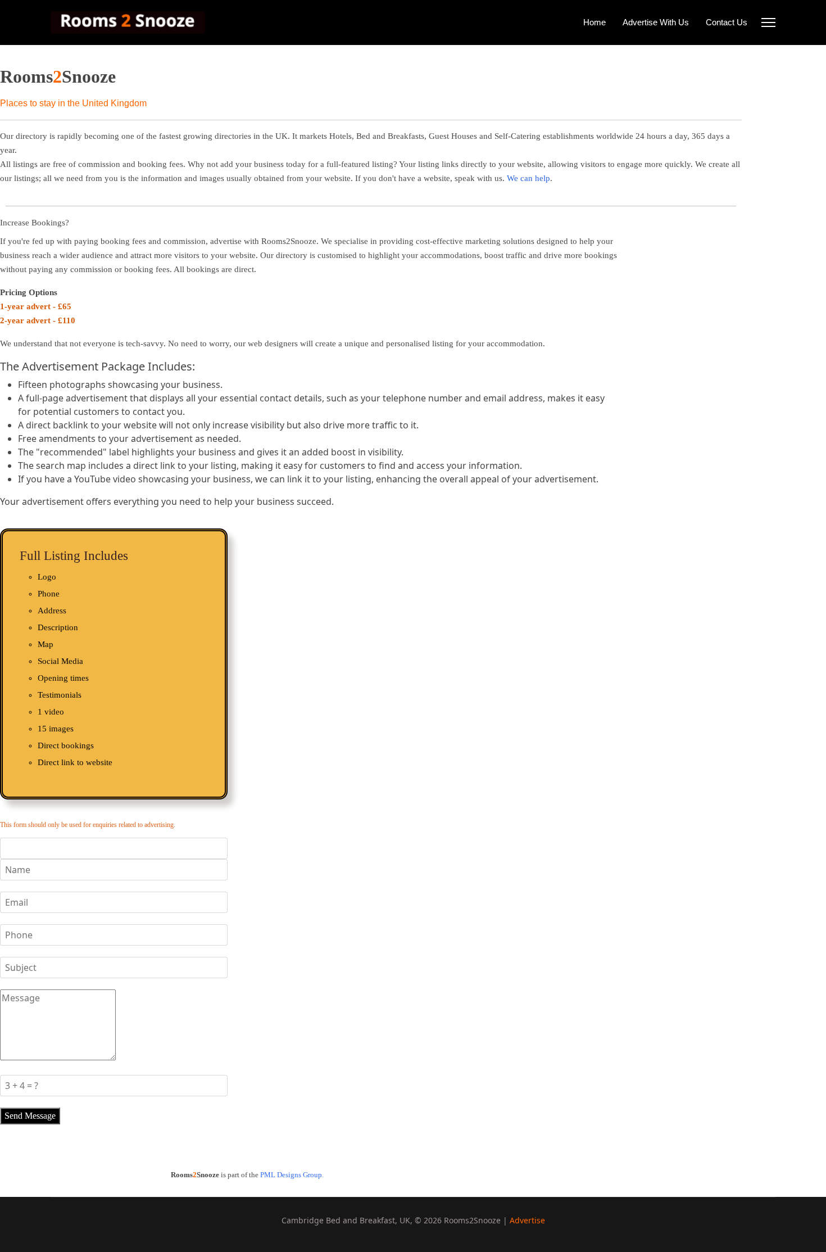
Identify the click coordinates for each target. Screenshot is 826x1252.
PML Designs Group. (292, 1174)
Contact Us (726, 22)
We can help (528, 178)
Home (594, 22)
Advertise (527, 1220)
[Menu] (768, 22)
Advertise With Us (656, 22)
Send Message (30, 1115)
